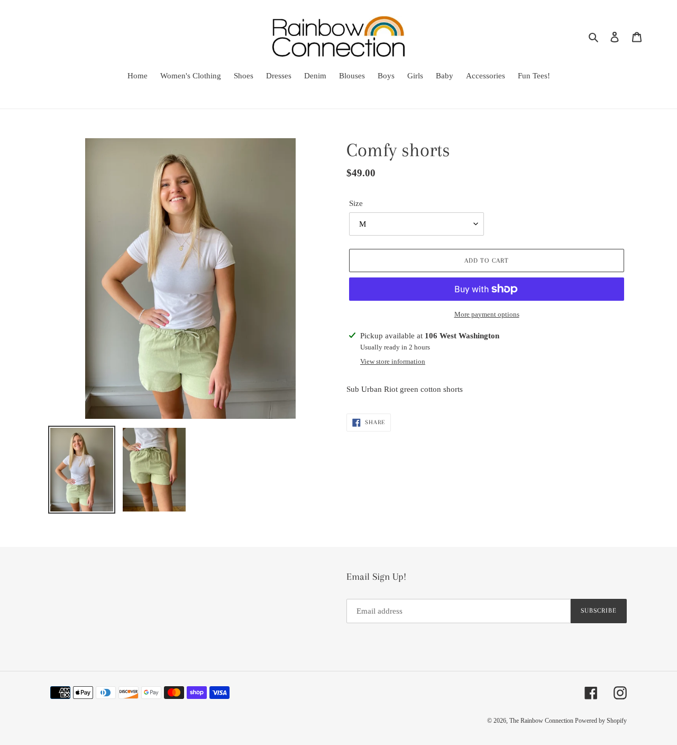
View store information (392, 361)
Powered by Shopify (601, 720)
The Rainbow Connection (542, 720)
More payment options (486, 314)
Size (356, 203)
